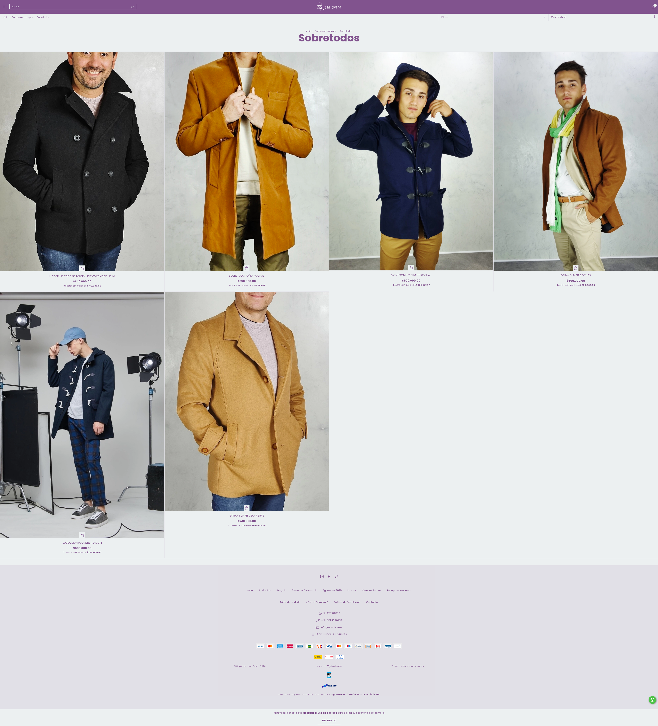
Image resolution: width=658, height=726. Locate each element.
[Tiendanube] (329, 667)
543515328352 (332, 613)
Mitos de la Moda (290, 602)
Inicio (5, 17)
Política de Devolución (347, 602)
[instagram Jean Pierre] (322, 576)
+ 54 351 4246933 (331, 620)
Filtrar (444, 17)
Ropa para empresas (399, 590)
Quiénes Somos (371, 590)
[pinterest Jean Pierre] (336, 576)
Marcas (352, 590)
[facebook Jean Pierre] (329, 576)
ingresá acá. (338, 694)
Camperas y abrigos (22, 17)
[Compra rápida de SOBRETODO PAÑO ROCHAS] (247, 268)
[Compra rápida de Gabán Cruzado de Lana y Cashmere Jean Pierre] (82, 268)
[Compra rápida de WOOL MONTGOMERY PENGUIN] (82, 535)
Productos (265, 590)
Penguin (281, 590)
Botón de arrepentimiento (364, 694)
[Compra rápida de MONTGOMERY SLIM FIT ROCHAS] (411, 267)
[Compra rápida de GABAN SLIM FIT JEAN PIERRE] (247, 508)
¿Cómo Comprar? (317, 602)
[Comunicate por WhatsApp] (652, 700)
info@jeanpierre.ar (332, 627)
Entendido (329, 720)
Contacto (372, 602)
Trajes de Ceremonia (304, 590)
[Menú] (6, 7)
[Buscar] (133, 7)
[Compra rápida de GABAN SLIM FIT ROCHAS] (576, 268)
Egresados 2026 (332, 590)
